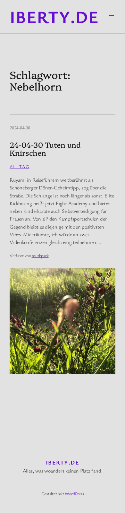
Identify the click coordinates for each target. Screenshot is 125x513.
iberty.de (54, 16)
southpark (40, 255)
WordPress (74, 494)
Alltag (19, 166)
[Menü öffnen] (111, 17)
